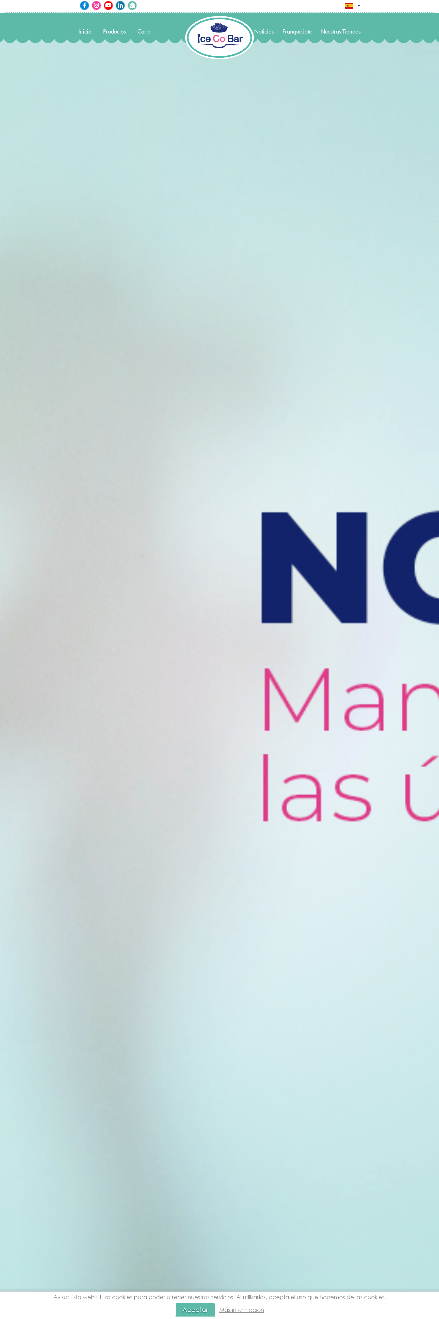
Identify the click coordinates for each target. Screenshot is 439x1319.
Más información (241, 1309)
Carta (144, 32)
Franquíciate (297, 32)
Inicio (85, 32)
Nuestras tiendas (340, 32)
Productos (114, 32)
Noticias (264, 32)
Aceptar (195, 1309)
